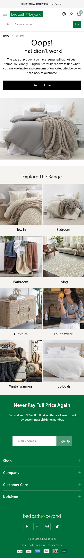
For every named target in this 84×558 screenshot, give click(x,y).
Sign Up (64, 441)
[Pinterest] (26, 526)
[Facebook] (36, 526)
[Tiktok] (57, 526)
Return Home (42, 85)
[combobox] (35, 24)
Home (6, 35)
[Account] (71, 14)
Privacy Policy (55, 545)
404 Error (19, 35)
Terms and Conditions (33, 545)
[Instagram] (47, 526)
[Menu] (5, 14)
